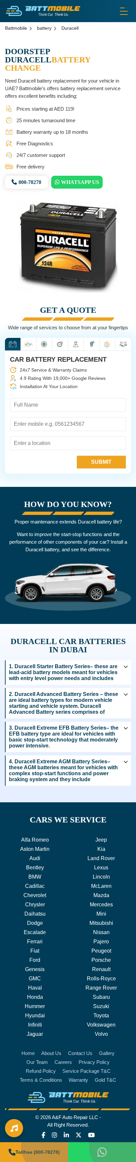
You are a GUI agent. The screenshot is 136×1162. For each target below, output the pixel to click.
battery (44, 28)
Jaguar (35, 1034)
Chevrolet (34, 895)
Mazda (101, 895)
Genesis (35, 969)
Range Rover (101, 988)
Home (28, 1053)
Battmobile (16, 28)
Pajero (101, 941)
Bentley (35, 867)
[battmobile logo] (68, 1104)
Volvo (101, 1034)
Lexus (101, 867)
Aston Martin (35, 849)
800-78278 (29, 182)
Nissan (101, 932)
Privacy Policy (94, 1062)
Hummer (35, 1006)
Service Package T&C (86, 1071)
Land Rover (101, 858)
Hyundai (35, 1015)
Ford (34, 960)
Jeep (101, 840)
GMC (35, 978)
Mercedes (101, 904)
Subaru (101, 997)
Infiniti (35, 1025)
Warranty (78, 1080)
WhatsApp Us (80, 182)
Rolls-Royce (101, 978)
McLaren (101, 886)
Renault (101, 969)
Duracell (70, 28)
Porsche (101, 960)
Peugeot (101, 951)
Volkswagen (101, 1025)
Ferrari (35, 941)
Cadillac (35, 886)
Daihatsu (35, 914)
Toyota (101, 1015)
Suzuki (101, 1006)
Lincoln (101, 877)
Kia (101, 849)
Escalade (35, 932)
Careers (63, 1062)
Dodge (35, 923)
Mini (101, 914)
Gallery (107, 1053)
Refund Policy (41, 1071)
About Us (51, 1053)
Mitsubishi (101, 923)
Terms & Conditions (41, 1080)
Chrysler (35, 904)
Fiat (34, 951)
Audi (34, 858)
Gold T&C (105, 1080)
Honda (35, 997)
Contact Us (80, 1053)
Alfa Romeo (35, 840)
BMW (34, 877)
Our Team (37, 1062)
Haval (35, 988)
